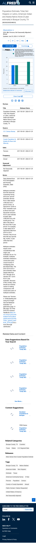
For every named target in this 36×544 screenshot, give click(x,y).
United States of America (13, 492)
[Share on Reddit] (19, 101)
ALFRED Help (6, 531)
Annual (27, 484)
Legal (4, 536)
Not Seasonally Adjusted (13, 495)
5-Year (27, 477)
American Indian (11, 469)
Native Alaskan (24, 465)
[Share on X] (12, 101)
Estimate (8, 473)
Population (16, 480)
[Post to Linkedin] (22, 101)
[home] (11, 2)
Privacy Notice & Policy (9, 539)
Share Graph (17, 96)
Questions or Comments (9, 528)
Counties (22, 444)
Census (23, 480)
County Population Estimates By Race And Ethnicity (9, 141)
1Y (8, 41)
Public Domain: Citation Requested (16, 488)
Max (22, 41)
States (14, 448)
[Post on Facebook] (16, 101)
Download (24, 46)
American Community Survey (14, 477)
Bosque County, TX (12, 444)
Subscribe (28, 509)
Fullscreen (28, 91)
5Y (13, 41)
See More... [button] (19, 401)
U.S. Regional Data (23, 448)
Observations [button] (7, 30)
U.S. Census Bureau (9, 131)
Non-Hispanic (22, 469)
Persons (8, 480)
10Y (17, 41)
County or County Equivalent (14, 484)
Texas (8, 448)
